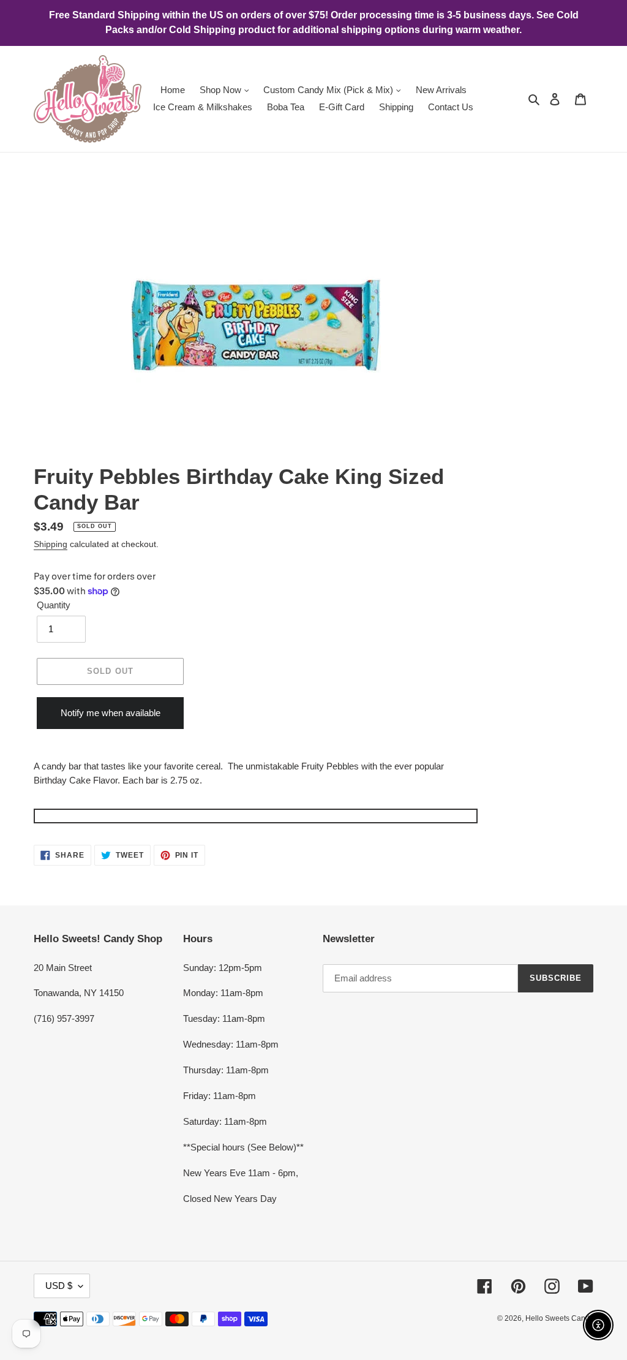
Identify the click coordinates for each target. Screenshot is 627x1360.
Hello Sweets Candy (559, 1318)
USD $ (58, 1285)
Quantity (53, 605)
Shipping (50, 544)
